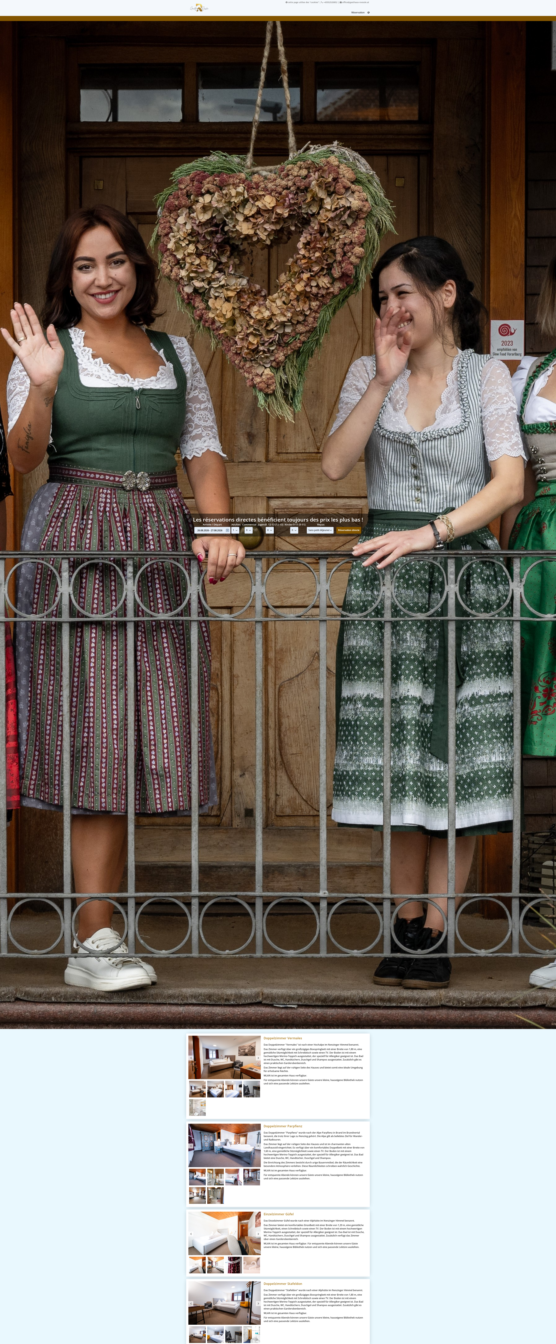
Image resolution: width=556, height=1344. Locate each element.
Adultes (235, 524)
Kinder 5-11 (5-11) (295, 524)
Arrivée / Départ (212, 524)
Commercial (249, 524)
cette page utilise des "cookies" (303, 2)
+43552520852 (330, 2)
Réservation (358, 12)
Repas (320, 524)
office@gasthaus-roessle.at (355, 2)
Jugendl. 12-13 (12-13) (270, 524)
